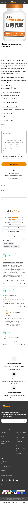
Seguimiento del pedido (5, 469)
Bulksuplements (8, 246)
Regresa (3, 473)
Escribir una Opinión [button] (14, 227)
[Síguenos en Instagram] (10, 480)
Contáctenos (4, 461)
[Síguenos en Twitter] (6, 480)
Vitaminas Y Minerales (4, 433)
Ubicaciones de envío (21, 450)
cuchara (11, 243)
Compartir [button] (6, 283)
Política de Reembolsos (19, 444)
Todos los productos (6, 429)
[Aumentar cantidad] (8, 127)
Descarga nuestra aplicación (5, 442)
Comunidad (18, 453)
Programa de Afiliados (6, 475)
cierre (5, 243)
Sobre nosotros (19, 429)
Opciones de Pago (20, 448)
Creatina (3, 436)
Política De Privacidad (21, 432)
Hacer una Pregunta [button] (14, 231)
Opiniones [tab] (5, 236)
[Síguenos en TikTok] (21, 480)
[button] (22, 283)
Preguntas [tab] (15, 236)
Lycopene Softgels (6, 280)
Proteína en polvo (5, 439)
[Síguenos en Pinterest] (13, 480)
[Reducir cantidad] (3, 127)
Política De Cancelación (19, 440)
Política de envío (20, 437)
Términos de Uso (20, 434)
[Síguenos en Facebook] (2, 480)
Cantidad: (3, 124)
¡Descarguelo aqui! (14, 397)
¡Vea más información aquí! (14, 369)
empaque (16, 246)
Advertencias (14, 203)
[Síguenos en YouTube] (17, 480)
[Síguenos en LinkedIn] (24, 480)
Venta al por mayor (5, 466)
